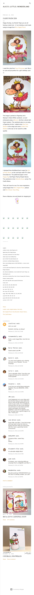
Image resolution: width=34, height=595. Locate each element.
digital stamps (13, 309)
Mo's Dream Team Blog (12, 190)
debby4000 (11, 436)
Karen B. (11, 358)
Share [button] (4, 306)
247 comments (11, 519)
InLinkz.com (5, 241)
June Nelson (12, 420)
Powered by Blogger (18, 589)
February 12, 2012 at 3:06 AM (15, 343)
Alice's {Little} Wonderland (16, 6)
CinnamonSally (13, 336)
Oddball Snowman (12, 556)
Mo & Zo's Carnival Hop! (14, 516)
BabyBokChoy (12, 470)
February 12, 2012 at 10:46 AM (15, 379)
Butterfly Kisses (20, 179)
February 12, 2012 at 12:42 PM (15, 391)
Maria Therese (13, 348)
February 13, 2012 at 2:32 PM (15, 465)
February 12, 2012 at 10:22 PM (15, 431)
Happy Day (6, 177)
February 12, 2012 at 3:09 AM (15, 353)
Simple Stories (23, 312)
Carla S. (11, 371)
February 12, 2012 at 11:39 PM (15, 443)
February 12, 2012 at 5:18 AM (15, 366)
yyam (9, 459)
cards (8, 309)
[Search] (30, 3)
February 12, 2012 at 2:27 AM (15, 331)
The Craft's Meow (7, 314)
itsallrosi (12, 323)
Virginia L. (12, 384)
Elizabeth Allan (13, 449)
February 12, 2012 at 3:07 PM (15, 415)
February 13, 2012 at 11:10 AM (15, 453)
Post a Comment (8, 480)
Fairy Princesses (20, 68)
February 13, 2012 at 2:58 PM (15, 476)
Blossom (16, 120)
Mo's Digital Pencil (20, 27)
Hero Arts (19, 309)
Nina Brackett (16, 312)
